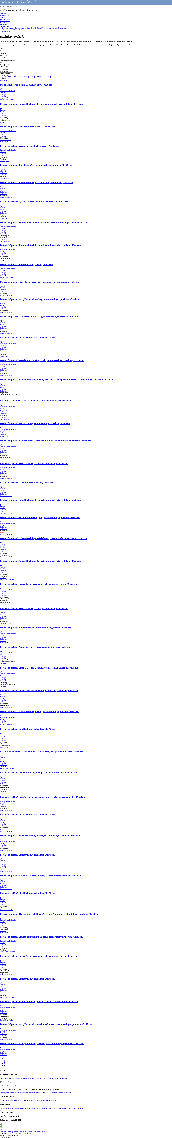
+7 (1, 352)
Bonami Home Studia (38, 1100)
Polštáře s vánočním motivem (9, 1086)
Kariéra (32, 1108)
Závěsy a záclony (5, 1078)
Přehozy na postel (35, 1078)
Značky (16, 1108)
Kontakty (7, 1108)
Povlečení (19, 1078)
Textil (12, 30)
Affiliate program (56, 1108)
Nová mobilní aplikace (69, 1108)
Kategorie (7, 30)
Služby (2, 1108)
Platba (29, 1100)
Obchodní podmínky (6, 1132)
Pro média (48, 1108)
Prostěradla (25, 1078)
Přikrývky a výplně (47, 1078)
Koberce (13, 1078)
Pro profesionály (40, 1108)
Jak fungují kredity (51, 1100)
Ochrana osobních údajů (20, 1132)
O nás (12, 1108)
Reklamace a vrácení (20, 1100)
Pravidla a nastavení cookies (37, 1132)
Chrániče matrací (58, 1078)
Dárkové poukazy (24, 1108)
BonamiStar (80, 1108)
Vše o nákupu (4, 1100)
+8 (2, 352)
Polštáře (21, 30)
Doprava (11, 1100)
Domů (2, 30)
